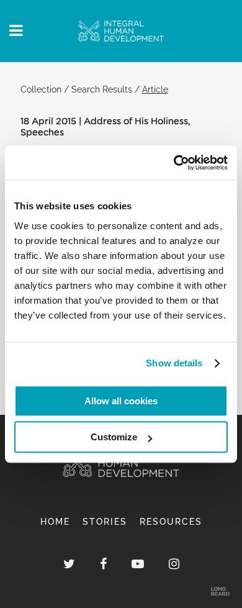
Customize (114, 437)
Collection (40, 89)
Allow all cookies (121, 401)
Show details (174, 363)
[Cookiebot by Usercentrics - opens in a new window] (174, 163)
